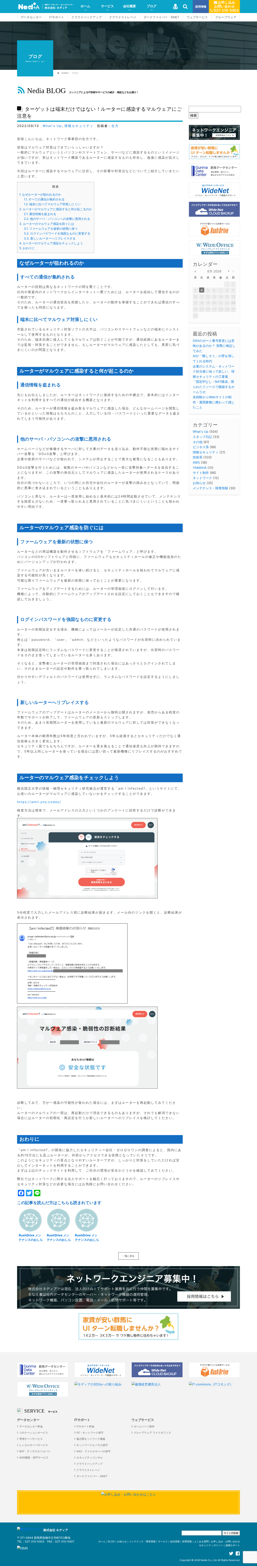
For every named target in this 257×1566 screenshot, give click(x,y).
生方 (115, 126)
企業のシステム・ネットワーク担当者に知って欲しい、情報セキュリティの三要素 (214, 371)
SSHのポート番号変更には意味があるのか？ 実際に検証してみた (214, 346)
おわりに (27, 248)
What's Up (52, 126)
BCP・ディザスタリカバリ (34, 1451)
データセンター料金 (31, 1426)
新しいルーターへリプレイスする (49, 238)
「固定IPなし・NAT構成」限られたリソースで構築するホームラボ (214, 387)
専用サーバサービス (31, 1438)
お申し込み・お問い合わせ (225, 1541)
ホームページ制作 (144, 1426)
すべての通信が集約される (44, 199)
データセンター (31, 17)
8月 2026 (214, 271)
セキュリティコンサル (89, 1457)
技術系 (197, 457)
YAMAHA (200, 468)
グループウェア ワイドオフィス (152, 1432)
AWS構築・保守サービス (33, 1457)
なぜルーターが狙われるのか (40, 194)
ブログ (151, 6)
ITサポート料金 (85, 1426)
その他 (197, 442)
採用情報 (200, 6)
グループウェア (225, 17)
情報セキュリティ (78, 126)
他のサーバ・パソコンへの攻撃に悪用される (57, 219)
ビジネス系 (201, 447)
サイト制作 (201, 473)
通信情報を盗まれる (40, 214)
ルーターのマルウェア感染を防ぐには (46, 224)
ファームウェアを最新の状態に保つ (51, 229)
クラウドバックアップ (86, 17)
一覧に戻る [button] (128, 1255)
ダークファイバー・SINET (161, 17)
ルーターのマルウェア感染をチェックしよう (51, 243)
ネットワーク (202, 478)
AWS (196, 462)
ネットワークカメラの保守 (92, 1445)
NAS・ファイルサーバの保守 (93, 1451)
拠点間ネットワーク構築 (90, 1438)
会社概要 (129, 6)
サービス (107, 6)
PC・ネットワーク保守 (89, 1432)
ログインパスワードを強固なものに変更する (57, 233)
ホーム (85, 6)
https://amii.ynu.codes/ (39, 802)
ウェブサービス (197, 17)
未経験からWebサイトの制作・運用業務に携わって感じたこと (214, 402)
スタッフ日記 (202, 437)
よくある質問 (201, 1541)
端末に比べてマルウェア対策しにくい (52, 204)
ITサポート (56, 17)
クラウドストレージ (122, 17)
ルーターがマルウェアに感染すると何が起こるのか (55, 209)
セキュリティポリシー (211, 1545)
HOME (64, 73)
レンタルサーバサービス (33, 1445)
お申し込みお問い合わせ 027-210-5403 (226, 6)
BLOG (111, 1541)
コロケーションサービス (33, 1432)
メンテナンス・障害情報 (210, 488)
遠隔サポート (232, 1545)
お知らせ (199, 483)
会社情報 (175, 1541)
